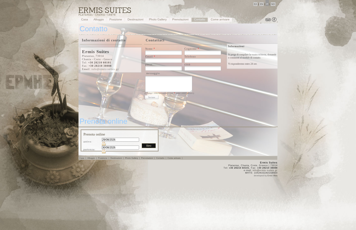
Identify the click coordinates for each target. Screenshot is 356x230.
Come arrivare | (175, 158)
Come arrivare (220, 19)
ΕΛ (255, 4)
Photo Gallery (158, 19)
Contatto (199, 19)
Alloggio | (92, 158)
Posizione (115, 19)
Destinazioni (135, 19)
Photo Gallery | (133, 158)
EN (261, 4)
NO (273, 4)
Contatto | (161, 158)
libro (148, 145)
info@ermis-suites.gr (105, 69)
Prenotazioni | (148, 158)
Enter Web (272, 175)
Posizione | (104, 158)
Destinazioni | (117, 158)
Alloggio (99, 19)
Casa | (83, 158)
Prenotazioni (180, 19)
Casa (84, 19)
